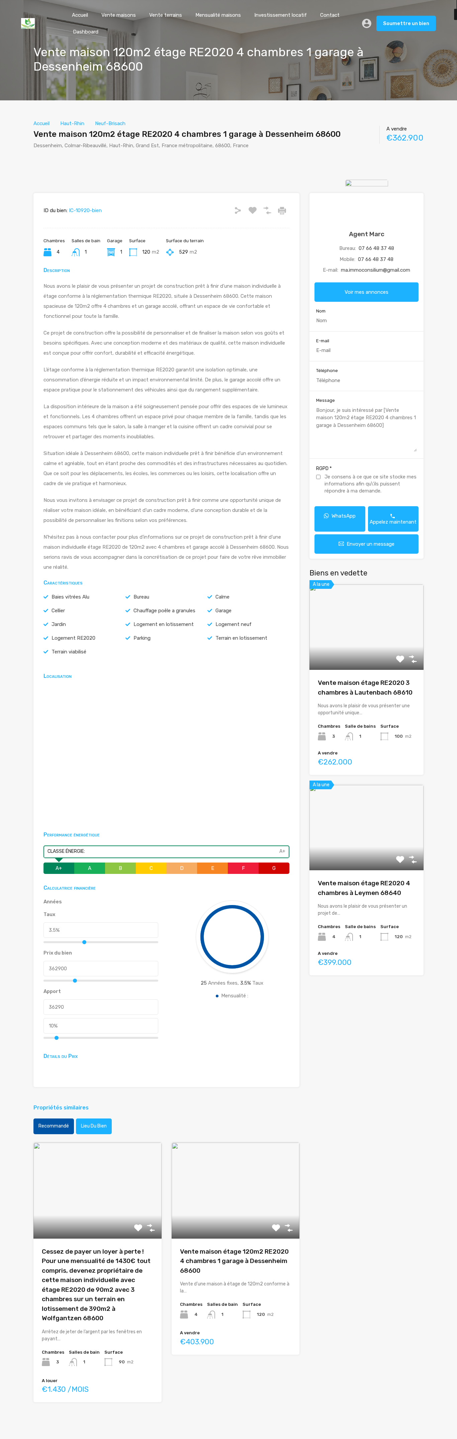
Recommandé (53, 1126)
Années (52, 902)
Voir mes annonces (366, 292)
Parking (142, 638)
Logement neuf (233, 624)
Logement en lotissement (163, 624)
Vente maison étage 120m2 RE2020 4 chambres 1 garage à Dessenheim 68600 (234, 1261)
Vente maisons (118, 15)
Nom (321, 310)
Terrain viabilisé (69, 652)
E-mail (322, 340)
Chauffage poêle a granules (164, 611)
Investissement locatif (280, 15)
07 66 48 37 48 (376, 248)
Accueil (80, 15)
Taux (49, 914)
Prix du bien (57, 953)
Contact (330, 15)
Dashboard (85, 32)
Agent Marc (366, 234)
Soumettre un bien (406, 23)
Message (325, 400)
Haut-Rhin (72, 123)
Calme (222, 597)
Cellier (58, 611)
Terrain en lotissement (241, 638)
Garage (223, 611)
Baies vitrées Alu (70, 597)
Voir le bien (97, 1219)
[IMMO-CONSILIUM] (28, 26)
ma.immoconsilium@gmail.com (375, 270)
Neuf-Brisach (110, 123)
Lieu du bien (94, 1126)
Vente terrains (165, 15)
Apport (52, 991)
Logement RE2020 (73, 638)
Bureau (141, 597)
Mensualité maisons (218, 15)
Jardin (59, 624)
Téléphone (327, 370)
